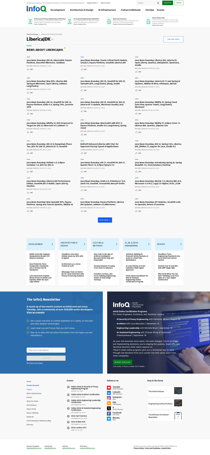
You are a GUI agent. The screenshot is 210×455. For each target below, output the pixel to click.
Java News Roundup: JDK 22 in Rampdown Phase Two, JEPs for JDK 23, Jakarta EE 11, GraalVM (49, 145)
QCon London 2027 (79, 428)
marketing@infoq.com (87, 448)
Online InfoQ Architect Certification (85, 395)
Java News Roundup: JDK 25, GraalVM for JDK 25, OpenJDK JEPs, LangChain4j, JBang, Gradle (102, 82)
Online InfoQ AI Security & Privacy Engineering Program (84, 388)
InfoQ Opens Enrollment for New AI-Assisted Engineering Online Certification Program (137, 279)
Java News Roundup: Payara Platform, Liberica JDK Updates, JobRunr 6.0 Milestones (102, 203)
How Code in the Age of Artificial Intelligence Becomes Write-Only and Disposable (104, 257)
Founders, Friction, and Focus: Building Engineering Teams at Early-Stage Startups (105, 277)
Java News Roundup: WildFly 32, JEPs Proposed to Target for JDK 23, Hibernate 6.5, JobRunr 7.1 (50, 124)
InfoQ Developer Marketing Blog (39, 421)
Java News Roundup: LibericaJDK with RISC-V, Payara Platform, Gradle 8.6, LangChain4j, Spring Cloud (103, 125)
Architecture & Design (81, 10)
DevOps (150, 10)
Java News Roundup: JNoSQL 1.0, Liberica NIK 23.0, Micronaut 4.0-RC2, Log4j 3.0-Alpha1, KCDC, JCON (158, 182)
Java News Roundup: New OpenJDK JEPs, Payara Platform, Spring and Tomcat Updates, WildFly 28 (50, 203)
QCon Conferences (34, 393)
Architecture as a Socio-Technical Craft (71, 265)
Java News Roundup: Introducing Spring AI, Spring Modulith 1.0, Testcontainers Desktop (158, 163)
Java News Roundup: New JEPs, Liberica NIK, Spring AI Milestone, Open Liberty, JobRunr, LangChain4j (47, 83)
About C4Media (32, 413)
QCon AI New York (78, 422)
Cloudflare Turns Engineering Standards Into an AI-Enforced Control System (169, 257)
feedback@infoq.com (34, 448)
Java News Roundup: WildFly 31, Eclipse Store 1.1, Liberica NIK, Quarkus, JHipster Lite (157, 124)
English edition (92, 3)
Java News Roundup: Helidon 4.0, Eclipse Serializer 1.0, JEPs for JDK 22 (46, 163)
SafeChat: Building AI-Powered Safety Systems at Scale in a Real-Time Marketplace (137, 257)
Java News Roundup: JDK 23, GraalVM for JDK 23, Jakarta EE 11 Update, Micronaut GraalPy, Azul (102, 103)
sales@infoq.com (50, 448)
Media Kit (30, 417)
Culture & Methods (131, 10)
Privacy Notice (139, 448)
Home (29, 381)
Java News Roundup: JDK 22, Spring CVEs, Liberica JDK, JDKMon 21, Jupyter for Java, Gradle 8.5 (158, 145)
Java (28, 57)
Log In (29, 389)
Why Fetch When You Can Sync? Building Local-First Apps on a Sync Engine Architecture (168, 277)
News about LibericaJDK (45, 50)
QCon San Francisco (79, 416)
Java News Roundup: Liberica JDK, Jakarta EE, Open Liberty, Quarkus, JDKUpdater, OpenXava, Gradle (157, 62)
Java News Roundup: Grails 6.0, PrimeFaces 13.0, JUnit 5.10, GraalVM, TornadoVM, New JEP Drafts (103, 182)
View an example (35, 312)
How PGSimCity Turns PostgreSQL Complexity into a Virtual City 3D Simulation (39, 267)
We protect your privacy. (35, 363)
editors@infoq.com (68, 448)
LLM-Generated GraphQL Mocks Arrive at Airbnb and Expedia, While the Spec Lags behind (40, 279)
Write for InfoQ (32, 401)
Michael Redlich (33, 66)
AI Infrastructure (107, 10)
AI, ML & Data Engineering (131, 244)
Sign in (179, 3)
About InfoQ (31, 409)
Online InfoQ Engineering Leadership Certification (86, 401)
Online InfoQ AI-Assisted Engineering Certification (86, 409)
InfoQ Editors (32, 405)
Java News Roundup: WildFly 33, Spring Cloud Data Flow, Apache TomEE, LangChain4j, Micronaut (156, 104)
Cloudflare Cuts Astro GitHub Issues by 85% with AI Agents (72, 256)
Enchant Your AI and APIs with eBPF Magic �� (168, 267)
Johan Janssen (86, 150)
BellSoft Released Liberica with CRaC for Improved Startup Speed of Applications (99, 145)
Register (167, 3)
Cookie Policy (166, 448)
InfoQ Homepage (32, 34)
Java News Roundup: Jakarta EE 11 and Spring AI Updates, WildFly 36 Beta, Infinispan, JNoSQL (157, 82)
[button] (46, 358)
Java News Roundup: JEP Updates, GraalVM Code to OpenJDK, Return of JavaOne (158, 203)
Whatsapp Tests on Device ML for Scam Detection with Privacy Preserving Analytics (73, 274)
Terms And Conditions (153, 448)
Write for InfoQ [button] (105, 3)
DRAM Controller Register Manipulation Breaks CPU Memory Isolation (40, 256)
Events (160, 10)
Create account (33, 385)
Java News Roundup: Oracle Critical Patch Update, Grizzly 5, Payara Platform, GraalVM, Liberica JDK (103, 61)
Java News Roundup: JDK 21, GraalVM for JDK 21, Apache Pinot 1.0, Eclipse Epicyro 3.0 (102, 163)
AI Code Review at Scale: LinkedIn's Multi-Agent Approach (135, 268)
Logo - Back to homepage (37, 9)
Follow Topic (173, 39)
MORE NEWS (104, 220)
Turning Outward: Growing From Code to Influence (104, 267)
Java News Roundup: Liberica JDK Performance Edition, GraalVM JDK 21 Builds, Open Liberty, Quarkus (48, 183)
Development (58, 10)
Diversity (30, 425)
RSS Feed (52, 39)
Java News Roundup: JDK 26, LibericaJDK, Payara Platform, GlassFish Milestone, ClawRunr (49, 61)
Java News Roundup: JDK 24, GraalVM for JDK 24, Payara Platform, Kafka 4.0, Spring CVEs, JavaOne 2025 (50, 104)
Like (31, 69)
